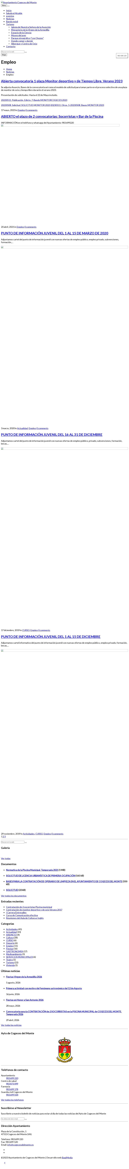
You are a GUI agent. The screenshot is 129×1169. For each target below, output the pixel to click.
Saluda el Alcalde (14, 13)
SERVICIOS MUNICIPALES (19, 957)
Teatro (9, 959)
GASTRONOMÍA (14, 951)
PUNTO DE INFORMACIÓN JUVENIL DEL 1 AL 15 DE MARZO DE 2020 (54, 233)
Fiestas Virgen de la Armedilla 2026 (24, 976)
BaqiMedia (67, 1157)
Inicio (8, 10)
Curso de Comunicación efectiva (22, 915)
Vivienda (10, 965)
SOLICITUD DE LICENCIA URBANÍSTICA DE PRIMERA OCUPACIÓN (40, 875)
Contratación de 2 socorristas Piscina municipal (29, 907)
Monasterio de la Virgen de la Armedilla (30, 29)
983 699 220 (12, 1078)
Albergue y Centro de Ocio (24, 43)
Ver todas (5, 858)
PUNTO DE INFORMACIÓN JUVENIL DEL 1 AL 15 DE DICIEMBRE (50, 636)
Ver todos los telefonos (12, 1099)
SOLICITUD (12, 890)
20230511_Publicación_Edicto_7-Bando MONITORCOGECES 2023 (34, 100)
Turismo (10, 24)
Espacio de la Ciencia (21, 32)
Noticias (10, 18)
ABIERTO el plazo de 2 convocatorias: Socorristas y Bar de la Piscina (52, 116)
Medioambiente (14, 954)
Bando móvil (12, 21)
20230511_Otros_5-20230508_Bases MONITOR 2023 (77, 105)
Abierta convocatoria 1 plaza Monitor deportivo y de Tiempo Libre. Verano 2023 (62, 81)
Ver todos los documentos (13, 895)
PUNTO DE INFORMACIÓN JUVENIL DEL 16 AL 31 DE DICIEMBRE (51, 434)
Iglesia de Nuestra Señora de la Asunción (31, 27)
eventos (10, 16)
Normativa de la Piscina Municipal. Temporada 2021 (32, 870)
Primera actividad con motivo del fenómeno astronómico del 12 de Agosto (44, 988)
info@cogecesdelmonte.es (20, 1144)
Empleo (21, 110)
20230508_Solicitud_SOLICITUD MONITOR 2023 (25, 105)
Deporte (10, 943)
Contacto (10, 46)
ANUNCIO (11, 934)
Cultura (9, 937)
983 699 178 (12, 1089)
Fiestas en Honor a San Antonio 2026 (24, 1000)
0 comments (31, 110)
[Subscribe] (26, 1119)
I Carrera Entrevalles (16, 912)
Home (9, 69)
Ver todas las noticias (11, 1025)
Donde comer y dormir (22, 41)
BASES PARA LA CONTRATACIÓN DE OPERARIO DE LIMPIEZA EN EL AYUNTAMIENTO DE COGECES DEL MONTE (64, 881)
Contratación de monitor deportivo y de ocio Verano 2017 (34, 909)
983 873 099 (12, 1083)
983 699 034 (12, 1094)
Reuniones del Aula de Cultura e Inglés (25, 918)
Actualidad (22, 428)
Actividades (29, 833)
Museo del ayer (18, 35)
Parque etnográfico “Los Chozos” (27, 38)
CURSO (25, 630)
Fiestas (9, 948)
